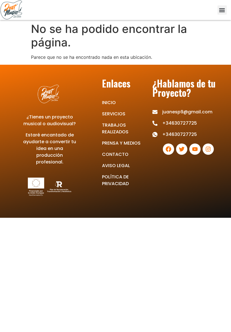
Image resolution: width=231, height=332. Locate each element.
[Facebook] (168, 149)
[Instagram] (208, 149)
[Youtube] (195, 149)
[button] (222, 10)
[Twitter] (181, 149)
